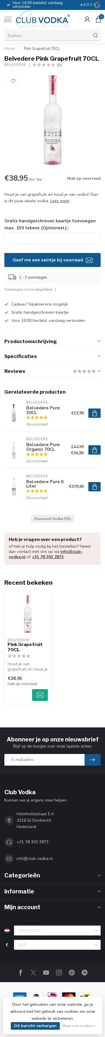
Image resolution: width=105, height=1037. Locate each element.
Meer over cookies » (79, 1025)
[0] (98, 19)
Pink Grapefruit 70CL (42, 48)
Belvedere (15, 65)
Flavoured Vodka (52, 518)
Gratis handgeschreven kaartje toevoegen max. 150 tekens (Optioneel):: (50, 224)
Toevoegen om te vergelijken (28, 289)
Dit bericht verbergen (35, 1026)
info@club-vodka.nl (35, 858)
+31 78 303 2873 (48, 557)
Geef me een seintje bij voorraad (48, 260)
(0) (59, 64)
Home (9, 48)
